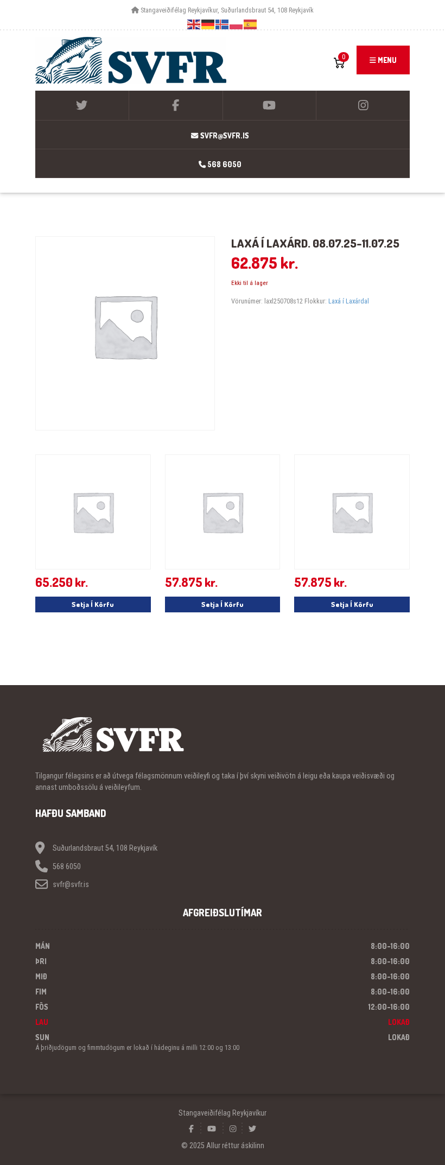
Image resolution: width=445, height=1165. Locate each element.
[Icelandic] (222, 24)
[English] (194, 24)
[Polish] (237, 24)
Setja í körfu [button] (93, 604)
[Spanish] (251, 24)
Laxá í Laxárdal (348, 301)
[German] (208, 24)
